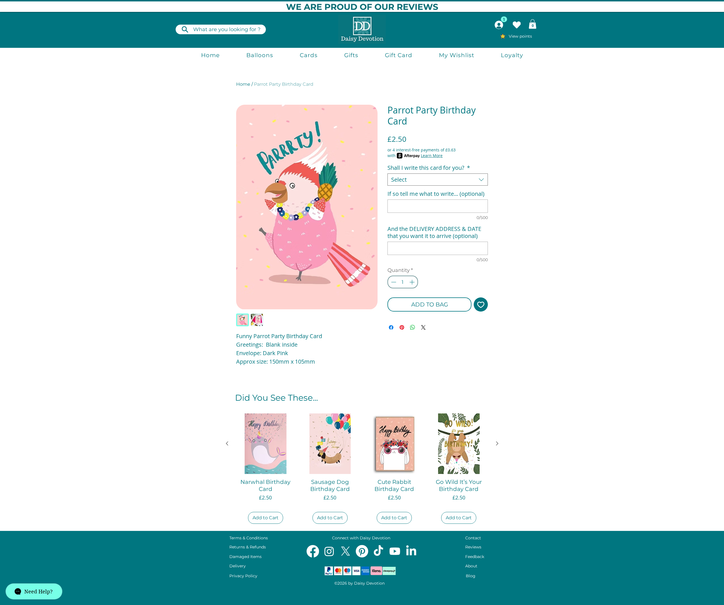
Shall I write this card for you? (428, 167)
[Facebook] (313, 551)
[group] (362, 469)
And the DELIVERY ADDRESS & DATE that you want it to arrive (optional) (434, 232)
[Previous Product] (227, 443)
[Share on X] (423, 327)
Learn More (432, 155)
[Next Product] (497, 443)
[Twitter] (345, 551)
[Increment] (412, 282)
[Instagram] (329, 551)
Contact (473, 537)
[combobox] (437, 179)
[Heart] (517, 25)
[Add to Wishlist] (481, 304)
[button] (532, 24)
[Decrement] (393, 282)
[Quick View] (265, 443)
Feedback (474, 556)
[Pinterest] (362, 551)
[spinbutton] (402, 282)
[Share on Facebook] (391, 327)
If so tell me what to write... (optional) (435, 193)
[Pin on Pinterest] (401, 327)
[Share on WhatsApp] (412, 327)
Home (243, 84)
